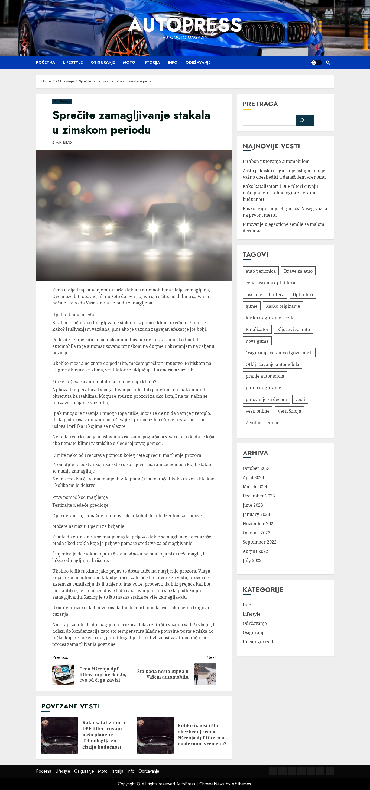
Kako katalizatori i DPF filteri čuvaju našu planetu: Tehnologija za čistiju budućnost (59, 735)
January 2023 (256, 514)
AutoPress (185, 25)
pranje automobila (265, 376)
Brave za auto (298, 271)
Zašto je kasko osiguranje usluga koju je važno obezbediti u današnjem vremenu (284, 174)
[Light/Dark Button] (316, 62)
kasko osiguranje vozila (270, 317)
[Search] (327, 62)
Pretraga (260, 103)
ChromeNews (212, 784)
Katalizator (257, 329)
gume (252, 306)
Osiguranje (103, 62)
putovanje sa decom (266, 399)
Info (172, 62)
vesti (300, 399)
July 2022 (252, 560)
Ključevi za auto (293, 329)
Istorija (151, 62)
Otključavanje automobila (272, 364)
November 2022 (259, 523)
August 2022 (255, 551)
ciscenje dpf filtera (265, 294)
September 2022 (260, 542)
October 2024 (256, 468)
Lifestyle (73, 62)
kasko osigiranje (283, 306)
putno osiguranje (263, 387)
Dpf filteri (303, 294)
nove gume (257, 341)
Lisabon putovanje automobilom (276, 161)
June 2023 (253, 505)
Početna (45, 62)
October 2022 (256, 533)
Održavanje (198, 62)
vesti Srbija (289, 411)
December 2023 (259, 496)
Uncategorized (258, 642)
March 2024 (255, 487)
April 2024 (253, 477)
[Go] (305, 120)
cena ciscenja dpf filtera (270, 282)
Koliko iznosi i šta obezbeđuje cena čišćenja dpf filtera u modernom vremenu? (155, 735)
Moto (129, 62)
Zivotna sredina (262, 422)
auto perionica (261, 271)
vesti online (258, 411)
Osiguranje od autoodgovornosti (279, 352)
